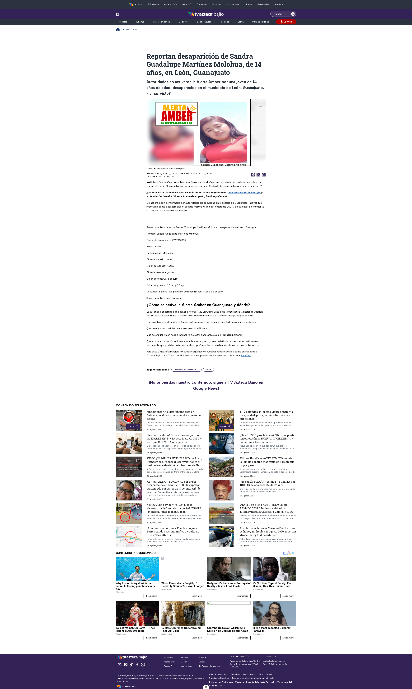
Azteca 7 (187, 4)
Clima (241, 21)
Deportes (202, 4)
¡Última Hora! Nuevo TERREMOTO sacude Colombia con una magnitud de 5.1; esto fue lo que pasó (266, 462)
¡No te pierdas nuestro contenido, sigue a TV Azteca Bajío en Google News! (206, 385)
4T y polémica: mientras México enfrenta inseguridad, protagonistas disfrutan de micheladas (266, 415)
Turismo (140, 21)
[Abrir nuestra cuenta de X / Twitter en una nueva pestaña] (120, 664)
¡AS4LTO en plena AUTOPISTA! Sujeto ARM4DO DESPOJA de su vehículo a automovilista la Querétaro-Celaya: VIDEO (266, 508)
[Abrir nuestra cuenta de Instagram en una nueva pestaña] (125, 664)
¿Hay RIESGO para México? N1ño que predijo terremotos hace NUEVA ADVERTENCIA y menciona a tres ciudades (267, 438)
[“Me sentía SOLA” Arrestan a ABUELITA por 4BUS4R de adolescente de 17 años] (221, 490)
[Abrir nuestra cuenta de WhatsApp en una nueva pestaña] (143, 664)
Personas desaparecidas (186, 370)
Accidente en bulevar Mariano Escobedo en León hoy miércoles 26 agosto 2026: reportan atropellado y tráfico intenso (267, 531)
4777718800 (268, 664)
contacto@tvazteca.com (274, 661)
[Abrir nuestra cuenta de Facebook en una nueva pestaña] (137, 664)
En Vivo (288, 21)
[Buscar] (293, 14)
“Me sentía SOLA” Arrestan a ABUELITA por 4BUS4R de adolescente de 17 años (267, 483)
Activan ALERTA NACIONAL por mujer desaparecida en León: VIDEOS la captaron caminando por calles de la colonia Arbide (174, 485)
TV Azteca (153, 4)
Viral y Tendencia (161, 21)
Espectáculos (204, 21)
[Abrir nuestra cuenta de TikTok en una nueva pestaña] (131, 664)
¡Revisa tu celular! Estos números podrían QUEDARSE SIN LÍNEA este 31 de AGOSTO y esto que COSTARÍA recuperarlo (174, 438)
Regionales (263, 4)
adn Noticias (232, 4)
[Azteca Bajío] (206, 14)
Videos (248, 4)
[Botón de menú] (117, 14)
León (208, 370)
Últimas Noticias (260, 21)
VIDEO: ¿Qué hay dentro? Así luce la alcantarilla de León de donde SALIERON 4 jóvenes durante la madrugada (174, 508)
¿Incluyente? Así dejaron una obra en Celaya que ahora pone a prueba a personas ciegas (174, 415)
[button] (206, 687)
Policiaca (224, 21)
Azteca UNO (170, 4)
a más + (279, 4)
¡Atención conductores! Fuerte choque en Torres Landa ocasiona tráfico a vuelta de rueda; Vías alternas (173, 531)
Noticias (216, 4)
